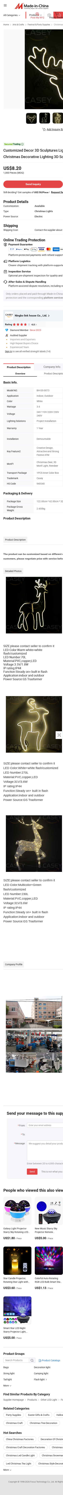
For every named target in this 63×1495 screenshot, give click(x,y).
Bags (6, 1367)
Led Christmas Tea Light (18, 1463)
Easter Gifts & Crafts (38, 1414)
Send (32, 1171)
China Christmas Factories (20, 1439)
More (6, 1469)
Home (6, 24)
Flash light (39, 1379)
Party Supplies (13, 1414)
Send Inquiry (33, 184)
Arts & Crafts (18, 24)
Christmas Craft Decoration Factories (25, 1447)
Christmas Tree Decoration (43, 1423)
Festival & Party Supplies (39, 24)
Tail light (7, 1379)
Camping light (41, 1373)
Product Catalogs (50, 1360)
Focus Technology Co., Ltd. (42, 1481)
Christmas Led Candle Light (20, 1455)
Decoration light (42, 1367)
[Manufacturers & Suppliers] (31, 6)
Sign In (8, 351)
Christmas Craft (14, 1423)
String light (9, 1373)
